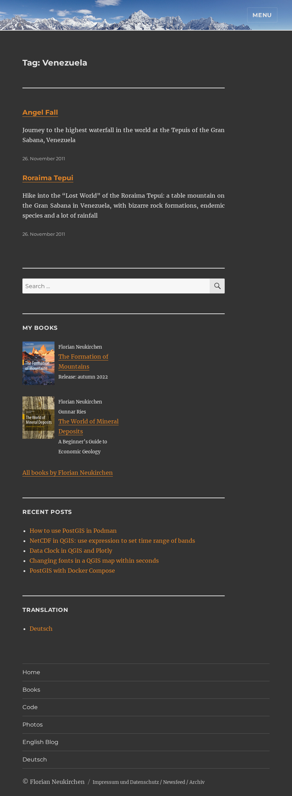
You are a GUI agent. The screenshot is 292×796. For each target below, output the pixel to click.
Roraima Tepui (47, 178)
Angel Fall (40, 112)
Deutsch (41, 628)
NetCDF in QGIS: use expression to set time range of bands (112, 540)
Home (31, 672)
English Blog (40, 742)
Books (31, 689)
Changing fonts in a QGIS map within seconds (94, 560)
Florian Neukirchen (57, 781)
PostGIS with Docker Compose (72, 570)
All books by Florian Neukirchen (67, 472)
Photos (32, 724)
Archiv (196, 782)
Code (30, 707)
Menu (262, 15)
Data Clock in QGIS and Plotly (71, 550)
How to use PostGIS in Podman (73, 530)
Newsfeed (174, 782)
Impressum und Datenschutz (126, 782)
